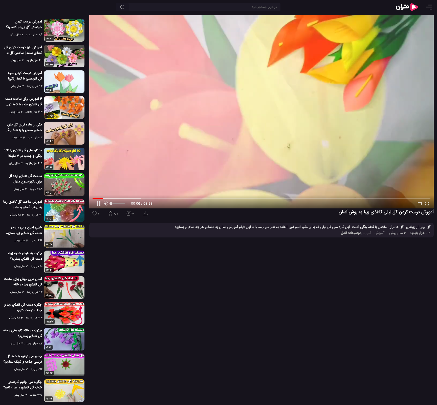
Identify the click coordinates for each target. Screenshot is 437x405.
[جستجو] (122, 7)
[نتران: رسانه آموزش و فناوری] (407, 7)
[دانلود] (146, 214)
